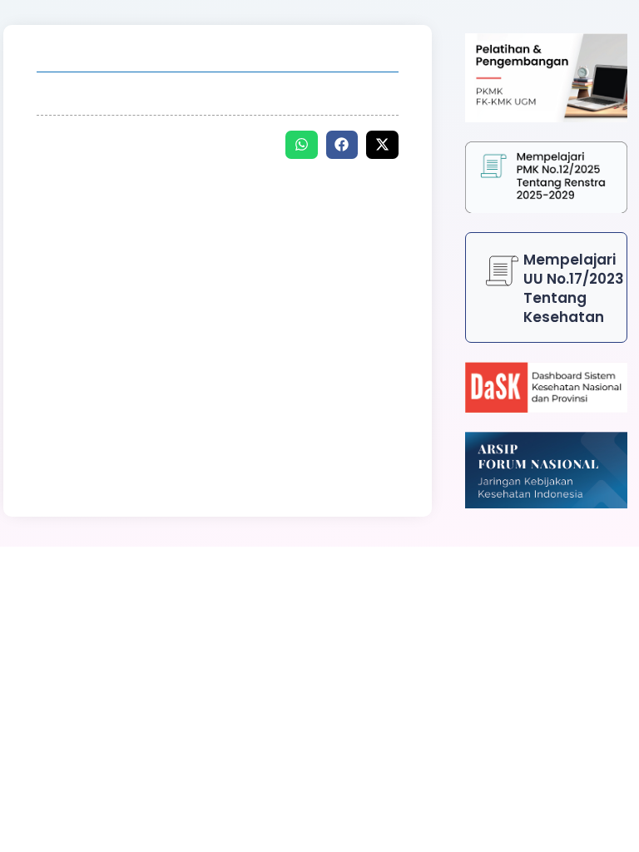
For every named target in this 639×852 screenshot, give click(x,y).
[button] (301, 145)
